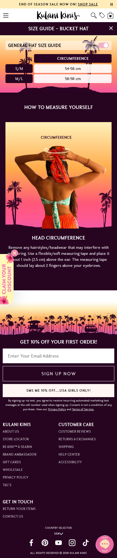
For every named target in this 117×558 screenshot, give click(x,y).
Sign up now (58, 373)
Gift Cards (12, 462)
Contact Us (13, 516)
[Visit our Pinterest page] (45, 543)
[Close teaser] (14, 253)
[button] (7, 279)
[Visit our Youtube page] (58, 543)
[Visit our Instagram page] (72, 543)
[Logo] (58, 15)
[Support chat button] (104, 544)
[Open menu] (6, 15)
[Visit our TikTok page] (86, 543)
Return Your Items (19, 509)
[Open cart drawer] (110, 15)
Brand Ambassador (19, 454)
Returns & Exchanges (77, 439)
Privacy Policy (16, 477)
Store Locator (16, 439)
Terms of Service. (83, 409)
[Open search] (94, 15)
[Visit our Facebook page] (31, 543)
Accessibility (70, 462)
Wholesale (13, 470)
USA (56, 533)
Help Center (69, 454)
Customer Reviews (75, 431)
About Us (11, 431)
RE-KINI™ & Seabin (17, 447)
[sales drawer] (102, 15)
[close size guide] (111, 29)
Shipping (66, 447)
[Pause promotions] (111, 4)
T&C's (7, 485)
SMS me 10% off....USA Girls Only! (58, 390)
